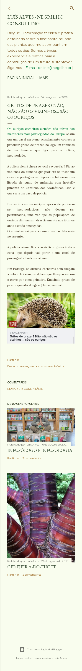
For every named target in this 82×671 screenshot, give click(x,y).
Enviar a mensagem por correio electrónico (35, 366)
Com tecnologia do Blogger (45, 649)
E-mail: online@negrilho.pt (49, 67)
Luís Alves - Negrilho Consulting (35, 20)
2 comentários (32, 458)
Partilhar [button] (13, 359)
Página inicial (21, 77)
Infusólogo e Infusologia (39, 450)
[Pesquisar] (72, 7)
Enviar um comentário (25, 388)
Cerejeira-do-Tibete (31, 567)
